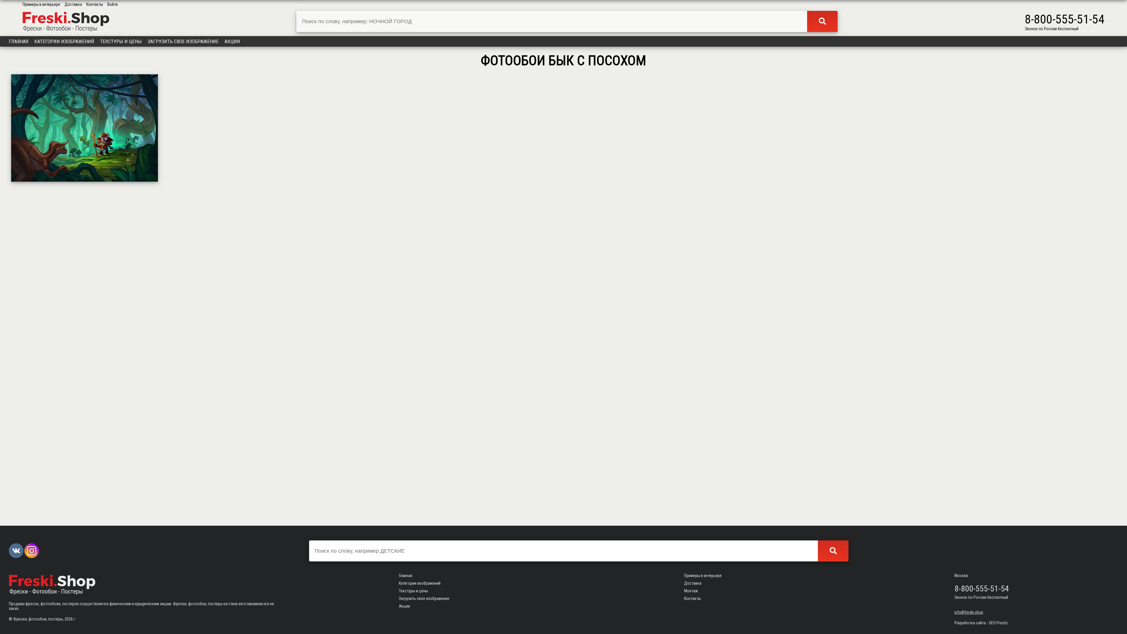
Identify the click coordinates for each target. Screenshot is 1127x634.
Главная (18, 41)
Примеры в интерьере (41, 4)
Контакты (94, 4)
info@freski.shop (968, 612)
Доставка (73, 4)
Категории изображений (64, 41)
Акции (232, 41)
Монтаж (691, 591)
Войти (112, 4)
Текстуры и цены (121, 41)
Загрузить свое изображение (183, 41)
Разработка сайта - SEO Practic (981, 622)
